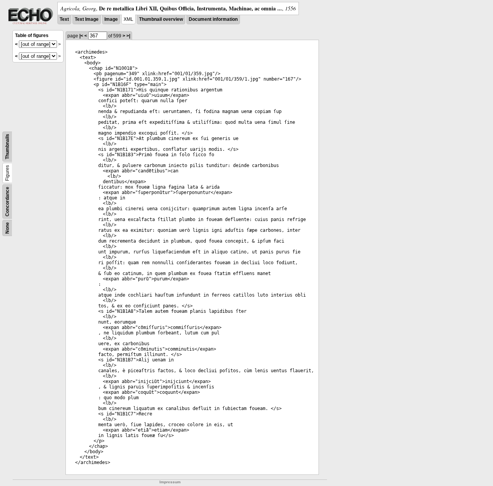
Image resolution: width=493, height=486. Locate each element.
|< (81, 36)
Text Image (87, 19)
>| (128, 36)
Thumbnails (7, 146)
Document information (213, 19)
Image (111, 19)
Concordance (7, 201)
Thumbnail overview (161, 19)
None (7, 228)
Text (64, 19)
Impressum (170, 482)
